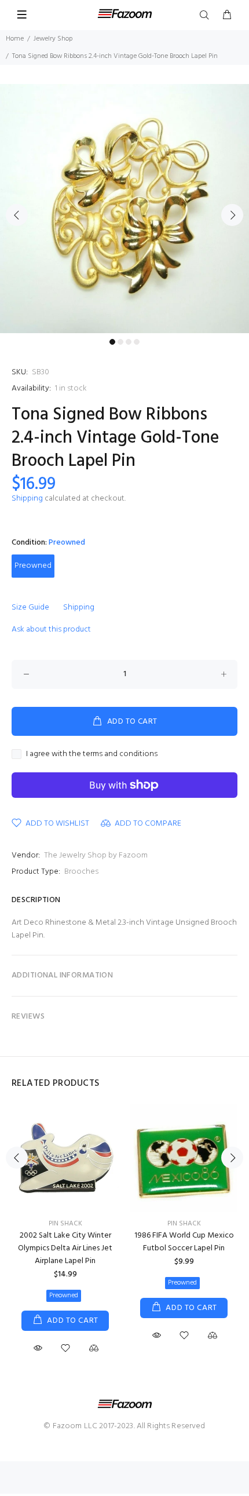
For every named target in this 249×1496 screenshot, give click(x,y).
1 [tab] (112, 342)
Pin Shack (65, 1223)
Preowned (33, 565)
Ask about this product (51, 629)
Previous (17, 215)
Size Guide (30, 607)
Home (15, 39)
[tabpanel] (124, 208)
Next (232, 215)
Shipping (27, 498)
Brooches (81, 871)
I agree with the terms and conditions (92, 754)
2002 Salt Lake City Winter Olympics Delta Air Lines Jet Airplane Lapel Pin (65, 1248)
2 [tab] (120, 342)
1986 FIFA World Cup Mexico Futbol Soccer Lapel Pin (184, 1242)
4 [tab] (137, 342)
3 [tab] (128, 342)
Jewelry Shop (53, 39)
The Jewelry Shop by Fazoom (96, 855)
